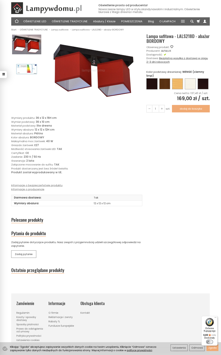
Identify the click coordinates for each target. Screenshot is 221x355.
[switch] (209, 342)
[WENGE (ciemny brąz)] (151, 83)
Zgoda (212, 347)
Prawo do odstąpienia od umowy (29, 330)
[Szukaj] (192, 21)
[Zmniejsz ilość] (162, 108)
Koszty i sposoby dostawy (26, 318)
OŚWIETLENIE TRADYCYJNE (70, 21)
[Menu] (215, 318)
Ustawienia (179, 347)
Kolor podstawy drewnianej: (175, 73)
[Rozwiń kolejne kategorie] (183, 21)
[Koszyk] (198, 21)
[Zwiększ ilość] (149, 108)
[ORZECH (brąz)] (164, 83)
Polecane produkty (27, 219)
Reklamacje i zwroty (61, 317)
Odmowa (197, 347)
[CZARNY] (203, 83)
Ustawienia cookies (28, 340)
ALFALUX (166, 51)
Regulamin (23, 313)
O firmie (53, 313)
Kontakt (85, 313)
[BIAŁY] (190, 83)
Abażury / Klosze (104, 21)
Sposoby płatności (27, 324)
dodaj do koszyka (191, 108)
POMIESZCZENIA (131, 21)
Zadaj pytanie (24, 254)
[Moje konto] (204, 21)
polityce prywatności (139, 350)
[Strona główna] (51, 8)
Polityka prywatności (28, 336)
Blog (151, 21)
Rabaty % (54, 321)
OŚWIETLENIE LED (34, 21)
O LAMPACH (167, 21)
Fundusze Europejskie (61, 326)
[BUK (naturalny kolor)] (177, 83)
